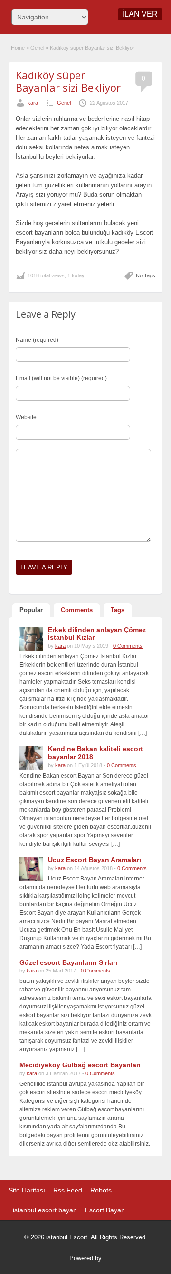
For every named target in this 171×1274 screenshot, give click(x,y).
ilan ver (140, 14)
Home (18, 48)
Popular (31, 610)
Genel (37, 48)
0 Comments (127, 646)
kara (33, 103)
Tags (117, 610)
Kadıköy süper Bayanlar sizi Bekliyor (68, 81)
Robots (101, 1190)
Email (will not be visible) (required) (61, 378)
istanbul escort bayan (45, 1210)
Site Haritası (27, 1190)
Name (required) (37, 340)
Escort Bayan (105, 1210)
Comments (77, 610)
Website (26, 417)
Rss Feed (67, 1190)
